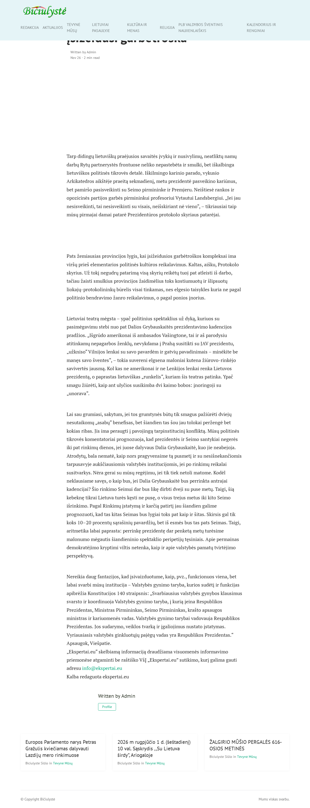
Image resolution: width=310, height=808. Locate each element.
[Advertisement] (155, 106)
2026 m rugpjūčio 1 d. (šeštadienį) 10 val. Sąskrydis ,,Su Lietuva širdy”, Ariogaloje (154, 748)
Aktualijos (53, 27)
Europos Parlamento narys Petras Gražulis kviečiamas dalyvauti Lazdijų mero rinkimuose (60, 748)
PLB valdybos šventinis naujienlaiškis (200, 27)
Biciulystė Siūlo (37, 763)
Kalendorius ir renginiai (261, 27)
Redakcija (30, 27)
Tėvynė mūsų (73, 27)
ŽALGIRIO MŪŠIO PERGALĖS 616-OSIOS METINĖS (245, 745)
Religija (167, 27)
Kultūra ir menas (137, 27)
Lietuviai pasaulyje (101, 27)
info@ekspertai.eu (102, 668)
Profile (107, 707)
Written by (83, 52)
